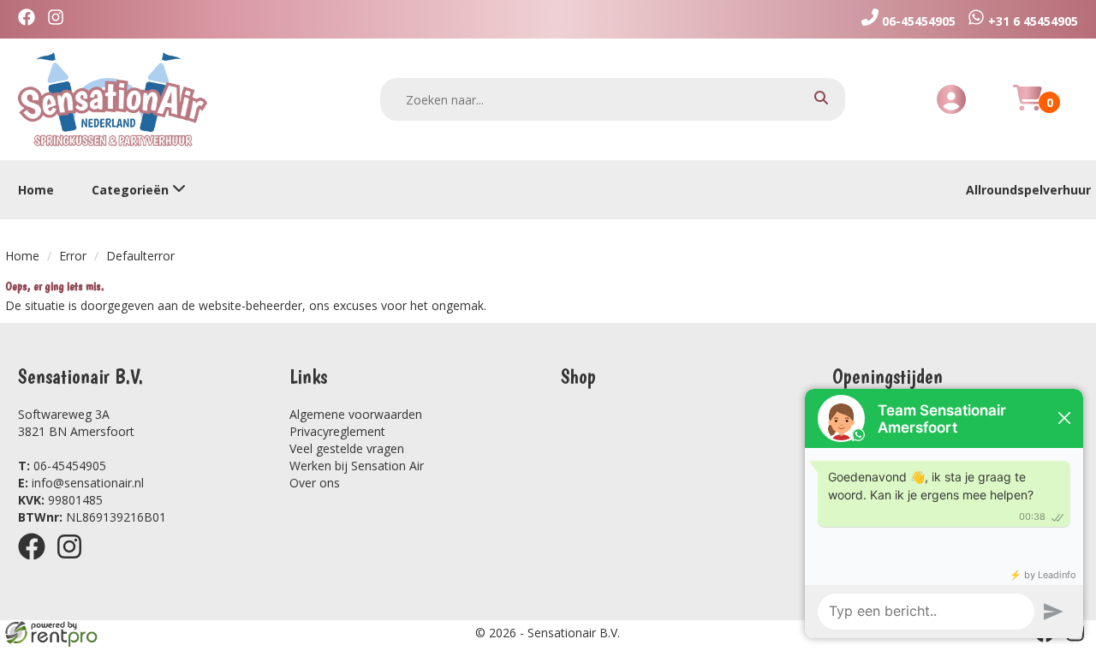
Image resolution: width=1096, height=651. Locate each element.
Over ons (314, 483)
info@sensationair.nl (81, 483)
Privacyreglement (337, 431)
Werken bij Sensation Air (356, 465)
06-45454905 (62, 465)
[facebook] (37, 562)
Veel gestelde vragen (346, 448)
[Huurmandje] (1027, 107)
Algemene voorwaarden (355, 414)
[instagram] (74, 562)
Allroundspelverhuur (1028, 190)
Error (72, 256)
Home (36, 190)
